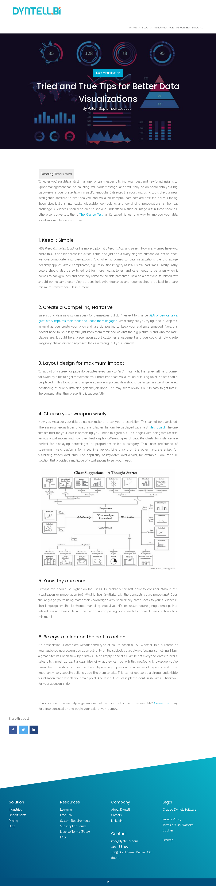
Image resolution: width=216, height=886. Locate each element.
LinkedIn (117, 820)
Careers (116, 815)
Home (133, 27)
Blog (12, 826)
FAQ (63, 837)
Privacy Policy (171, 819)
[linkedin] (108, 882)
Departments (17, 815)
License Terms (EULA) (75, 831)
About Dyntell (120, 809)
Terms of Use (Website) (178, 825)
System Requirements (75, 820)
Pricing (13, 820)
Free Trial (66, 815)
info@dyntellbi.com (124, 841)
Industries (15, 809)
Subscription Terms (73, 826)
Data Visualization (108, 73)
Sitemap (167, 840)
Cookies (168, 830)
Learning (66, 809)
